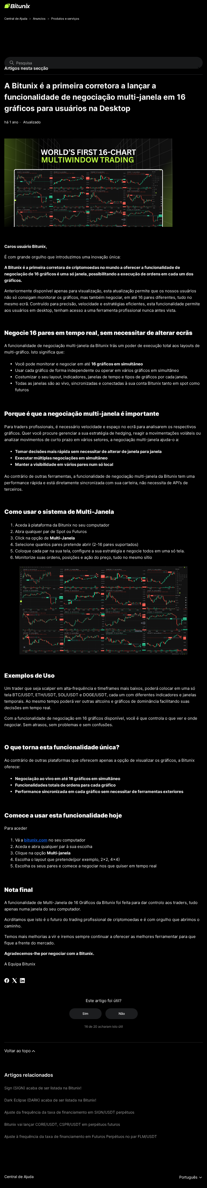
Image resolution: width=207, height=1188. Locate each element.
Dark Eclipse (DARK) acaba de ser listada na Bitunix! (50, 1100)
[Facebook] (6, 980)
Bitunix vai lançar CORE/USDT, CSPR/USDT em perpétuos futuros (62, 1124)
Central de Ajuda (15, 18)
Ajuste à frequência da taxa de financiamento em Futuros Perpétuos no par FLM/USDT (80, 1136)
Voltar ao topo (17, 1050)
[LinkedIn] (22, 980)
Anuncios (39, 18)
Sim (85, 1014)
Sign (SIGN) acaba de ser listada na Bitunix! (42, 1088)
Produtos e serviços (65, 18)
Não (122, 1014)
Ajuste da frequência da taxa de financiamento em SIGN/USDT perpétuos (69, 1112)
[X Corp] (14, 980)
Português (188, 1177)
